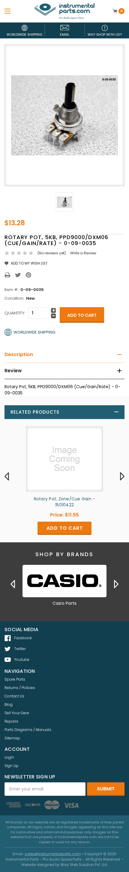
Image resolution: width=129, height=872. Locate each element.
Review (13, 370)
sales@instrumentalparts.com (53, 853)
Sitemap (12, 738)
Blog (8, 704)
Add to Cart (64, 528)
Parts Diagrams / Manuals (27, 729)
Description (18, 354)
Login (9, 757)
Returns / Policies (19, 687)
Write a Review (83, 253)
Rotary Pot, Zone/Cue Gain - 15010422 (64, 502)
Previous (6, 476)
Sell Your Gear (16, 712)
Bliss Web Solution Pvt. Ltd (84, 864)
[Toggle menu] (7, 10)
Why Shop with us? (105, 34)
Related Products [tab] (34, 412)
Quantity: (15, 312)
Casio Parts (64, 603)
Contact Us (14, 696)
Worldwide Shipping (24, 34)
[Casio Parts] (64, 581)
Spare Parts (14, 679)
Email (64, 34)
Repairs (11, 721)
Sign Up (11, 765)
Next (122, 476)
